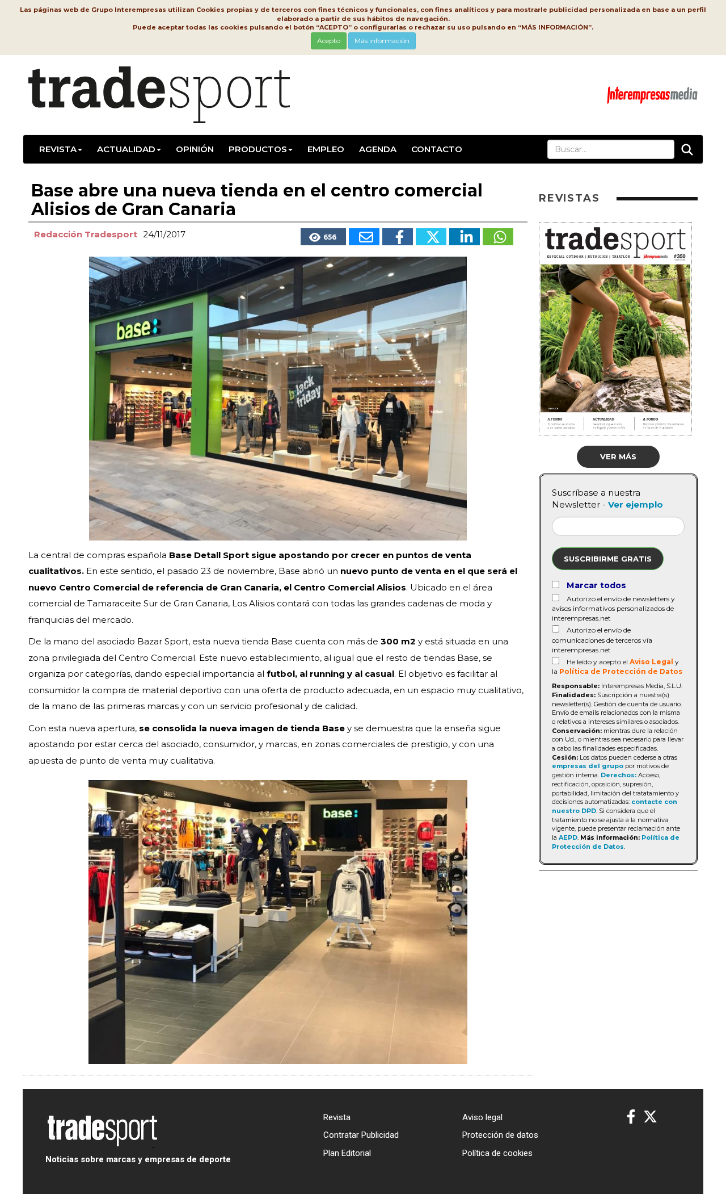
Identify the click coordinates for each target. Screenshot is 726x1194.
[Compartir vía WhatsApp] (498, 236)
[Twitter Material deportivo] (650, 1117)
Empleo (325, 149)
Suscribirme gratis (608, 558)
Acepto (328, 40)
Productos (258, 149)
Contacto (436, 149)
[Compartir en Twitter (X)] (431, 236)
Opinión (195, 149)
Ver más (618, 456)
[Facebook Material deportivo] (631, 1117)
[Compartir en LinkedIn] (464, 236)
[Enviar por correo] (364, 236)
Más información (382, 40)
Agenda (377, 149)
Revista (58, 149)
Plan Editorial (347, 1153)
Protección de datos (500, 1135)
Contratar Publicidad (361, 1135)
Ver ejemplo (635, 504)
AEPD (568, 837)
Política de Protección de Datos (620, 671)
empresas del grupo (587, 766)
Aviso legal (482, 1117)
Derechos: (618, 775)
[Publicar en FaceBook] (397, 236)
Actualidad (126, 149)
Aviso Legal (651, 661)
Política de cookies (497, 1153)
